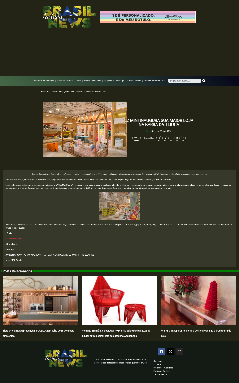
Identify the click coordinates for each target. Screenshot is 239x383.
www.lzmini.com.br (14, 239)
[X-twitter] (170, 351)
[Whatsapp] (158, 138)
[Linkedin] (164, 138)
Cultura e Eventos (65, 81)
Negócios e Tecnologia (114, 81)
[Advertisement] (119, 55)
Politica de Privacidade (163, 368)
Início (45, 92)
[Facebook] (170, 138)
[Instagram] (183, 138)
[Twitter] (177, 138)
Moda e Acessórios (92, 81)
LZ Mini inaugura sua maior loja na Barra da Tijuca (159, 122)
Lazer (78, 81)
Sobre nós (158, 361)
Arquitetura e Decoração (43, 81)
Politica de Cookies (162, 371)
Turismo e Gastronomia (154, 81)
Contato (157, 364)
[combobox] (184, 81)
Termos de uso (160, 374)
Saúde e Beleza (134, 81)
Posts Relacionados (17, 271)
